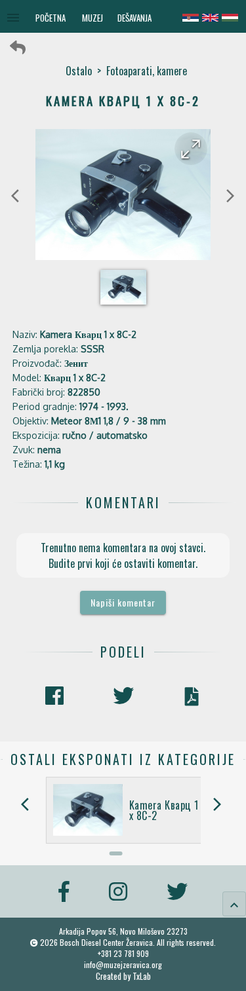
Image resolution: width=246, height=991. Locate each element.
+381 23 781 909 (123, 953)
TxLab (142, 976)
